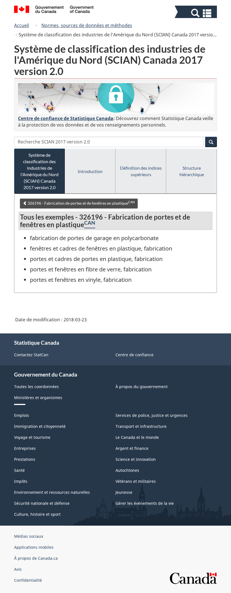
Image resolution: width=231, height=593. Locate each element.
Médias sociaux (28, 536)
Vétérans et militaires (135, 481)
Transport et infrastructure (140, 426)
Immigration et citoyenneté (40, 426)
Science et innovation (135, 459)
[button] (196, 13)
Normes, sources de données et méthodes (86, 25)
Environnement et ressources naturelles (52, 492)
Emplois (21, 415)
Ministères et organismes (38, 397)
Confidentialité (28, 580)
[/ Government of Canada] (54, 10)
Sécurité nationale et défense (42, 503)
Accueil (21, 25)
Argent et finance (131, 448)
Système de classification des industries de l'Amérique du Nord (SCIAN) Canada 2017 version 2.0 (40, 171)
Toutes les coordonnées (36, 386)
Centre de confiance (134, 354)
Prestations (24, 459)
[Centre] (116, 98)
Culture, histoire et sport (37, 514)
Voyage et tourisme (32, 437)
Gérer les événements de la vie (144, 503)
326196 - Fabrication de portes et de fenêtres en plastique (81, 202)
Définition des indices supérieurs (141, 171)
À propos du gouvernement (141, 386)
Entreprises (25, 448)
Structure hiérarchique (191, 171)
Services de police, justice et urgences (151, 415)
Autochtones (127, 470)
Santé (19, 470)
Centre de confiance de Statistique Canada (65, 118)
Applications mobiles (34, 547)
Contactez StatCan (31, 354)
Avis (18, 569)
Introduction (90, 171)
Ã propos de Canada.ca (36, 558)
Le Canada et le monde (137, 437)
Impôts (20, 481)
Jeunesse (123, 492)
